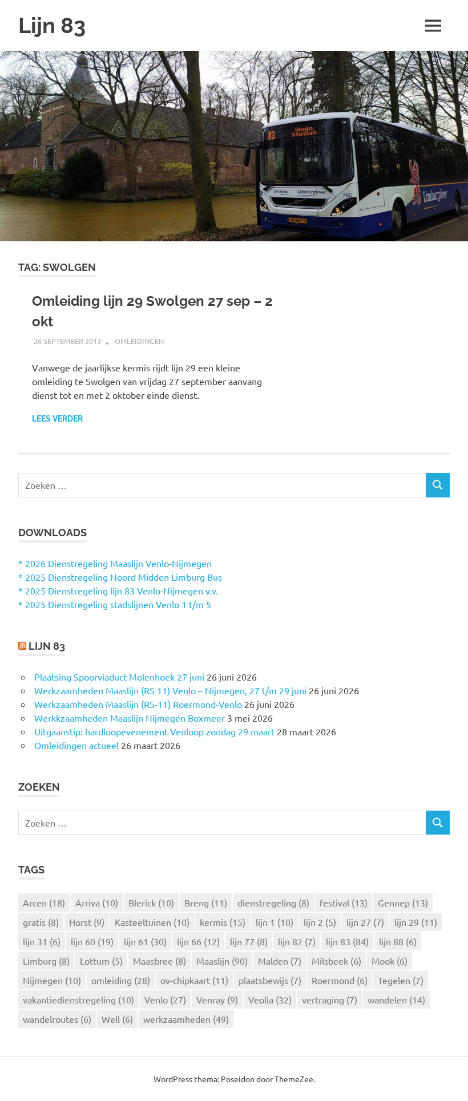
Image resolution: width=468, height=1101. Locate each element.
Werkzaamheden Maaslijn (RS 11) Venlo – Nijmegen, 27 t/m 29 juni (170, 690)
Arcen (44, 902)
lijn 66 (198, 941)
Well (117, 1019)
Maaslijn (222, 960)
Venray (217, 999)
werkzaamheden (186, 1019)
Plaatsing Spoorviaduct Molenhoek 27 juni (119, 676)
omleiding (120, 980)
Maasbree (159, 960)
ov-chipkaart (194, 980)
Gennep (403, 902)
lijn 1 (274, 922)
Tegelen (400, 980)
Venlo (165, 999)
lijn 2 (320, 922)
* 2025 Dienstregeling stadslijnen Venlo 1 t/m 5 (114, 604)
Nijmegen (52, 980)
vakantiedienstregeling (78, 999)
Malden (279, 960)
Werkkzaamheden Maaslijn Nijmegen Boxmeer (129, 717)
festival (344, 902)
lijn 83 (347, 941)
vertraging (329, 999)
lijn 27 (365, 922)
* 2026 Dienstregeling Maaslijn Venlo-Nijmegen (115, 563)
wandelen (396, 999)
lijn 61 (145, 941)
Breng (205, 902)
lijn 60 (92, 941)
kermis (222, 922)
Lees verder (57, 418)
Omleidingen (139, 341)
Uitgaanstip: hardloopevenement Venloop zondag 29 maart (154, 731)
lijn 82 (297, 941)
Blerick (151, 902)
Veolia (270, 999)
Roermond (340, 980)
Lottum (101, 960)
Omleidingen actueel (76, 745)
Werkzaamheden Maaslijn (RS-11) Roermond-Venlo (138, 704)
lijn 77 (249, 941)
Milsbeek (336, 960)
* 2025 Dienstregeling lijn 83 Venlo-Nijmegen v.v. (118, 590)
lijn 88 (398, 941)
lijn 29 (415, 922)
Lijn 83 (52, 25)
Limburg (46, 960)
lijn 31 (41, 941)
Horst (86, 922)
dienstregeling (273, 902)
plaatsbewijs (270, 980)
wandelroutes (57, 1019)
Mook (390, 960)
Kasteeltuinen (152, 922)
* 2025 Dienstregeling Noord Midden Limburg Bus (120, 576)
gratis (41, 922)
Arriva (96, 902)
